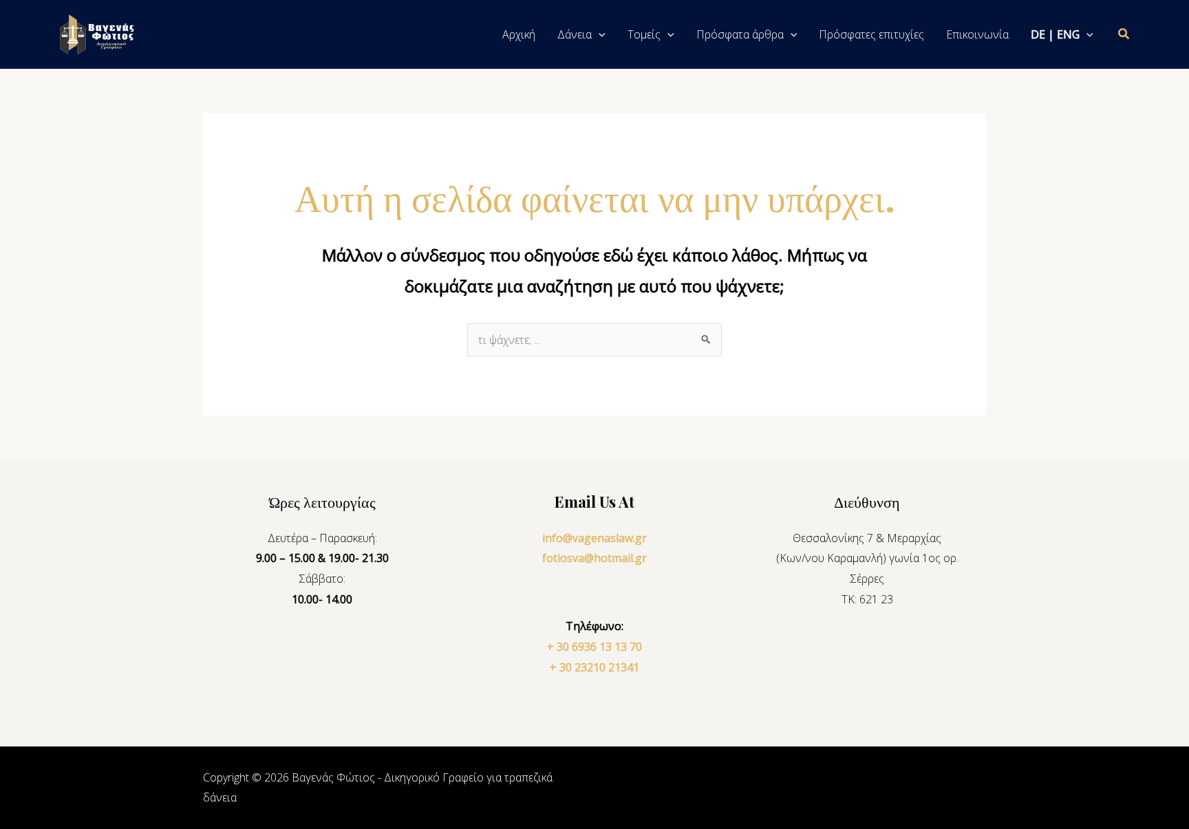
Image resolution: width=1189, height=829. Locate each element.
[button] (599, 34)
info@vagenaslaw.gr (594, 538)
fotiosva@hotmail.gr (594, 558)
